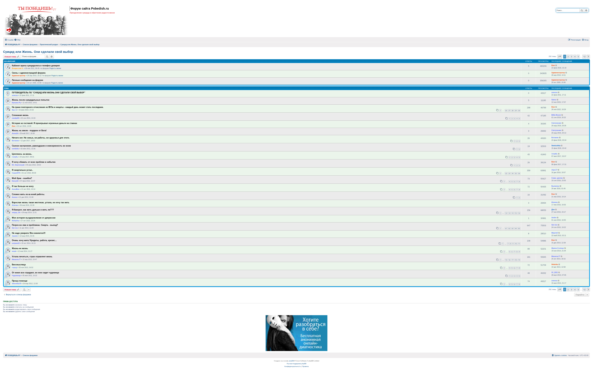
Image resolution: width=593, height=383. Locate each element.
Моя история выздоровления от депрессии (33, 218)
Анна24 (15, 133)
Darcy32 (15, 181)
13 (509, 213)
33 (509, 173)
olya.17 (554, 170)
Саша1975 (16, 173)
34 (512, 173)
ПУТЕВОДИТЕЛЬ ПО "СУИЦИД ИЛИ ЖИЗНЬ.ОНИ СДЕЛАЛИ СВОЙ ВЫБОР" (48, 92)
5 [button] (578, 56)
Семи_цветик (557, 178)
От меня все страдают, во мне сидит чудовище (35, 272)
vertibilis (15, 149)
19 (519, 260)
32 (506, 173)
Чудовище (16, 275)
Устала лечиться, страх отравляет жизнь (32, 256)
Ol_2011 (554, 272)
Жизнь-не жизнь (20, 248)
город (14, 267)
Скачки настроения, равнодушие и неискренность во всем (41, 146)
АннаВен (15, 189)
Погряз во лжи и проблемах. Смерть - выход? (35, 225)
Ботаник (15, 141)
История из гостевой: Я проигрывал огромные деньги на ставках (44, 123)
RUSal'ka (15, 221)
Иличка (15, 205)
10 (516, 244)
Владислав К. (17, 68)
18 (516, 260)
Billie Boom (556, 115)
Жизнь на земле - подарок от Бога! (29, 130)
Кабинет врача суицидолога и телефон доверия (36, 65)
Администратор (18, 75)
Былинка (555, 186)
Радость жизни (55, 68)
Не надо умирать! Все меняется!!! (28, 233)
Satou (553, 100)
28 (512, 111)
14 (512, 213)
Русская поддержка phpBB (296, 363)
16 (519, 213)
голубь (15, 157)
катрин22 (16, 243)
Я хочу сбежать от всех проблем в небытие (33, 162)
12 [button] (584, 56)
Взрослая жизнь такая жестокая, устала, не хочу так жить (40, 202)
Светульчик (556, 123)
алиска (15, 95)
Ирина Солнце (557, 248)
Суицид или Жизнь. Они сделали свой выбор (38, 51)
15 (516, 213)
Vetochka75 (16, 283)
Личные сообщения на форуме (27, 80)
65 (519, 228)
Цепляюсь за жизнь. (22, 154)
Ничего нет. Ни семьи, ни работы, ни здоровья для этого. (41, 138)
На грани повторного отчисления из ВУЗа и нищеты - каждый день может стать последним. (58, 107)
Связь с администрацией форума (28, 73)
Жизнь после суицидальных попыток (30, 100)
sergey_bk (16, 212)
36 (519, 173)
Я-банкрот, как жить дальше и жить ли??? (33, 210)
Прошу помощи (19, 281)
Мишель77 (16, 259)
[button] (559, 56)
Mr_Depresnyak (18, 165)
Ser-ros (15, 228)
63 (512, 228)
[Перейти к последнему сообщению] (556, 65)
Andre (553, 217)
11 (519, 244)
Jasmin (15, 236)
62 (509, 228)
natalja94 (15, 118)
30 (519, 111)
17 (512, 260)
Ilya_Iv (14, 110)
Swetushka (555, 145)
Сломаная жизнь (20, 115)
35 (516, 173)
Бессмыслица (19, 264)
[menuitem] (17, 40)
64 (516, 228)
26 (506, 111)
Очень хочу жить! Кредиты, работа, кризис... (34, 240)
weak (14, 251)
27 (509, 111)
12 (506, 213)
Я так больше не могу (23, 186)
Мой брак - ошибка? (22, 178)
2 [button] (568, 56)
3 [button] (571, 56)
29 (516, 111)
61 (506, 228)
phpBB (291, 361)
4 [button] (574, 56)
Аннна (14, 197)
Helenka (554, 264)
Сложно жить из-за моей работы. (28, 194)
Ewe (553, 65)
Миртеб (554, 233)
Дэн (553, 209)
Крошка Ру (16, 103)
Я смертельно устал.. (22, 170)
